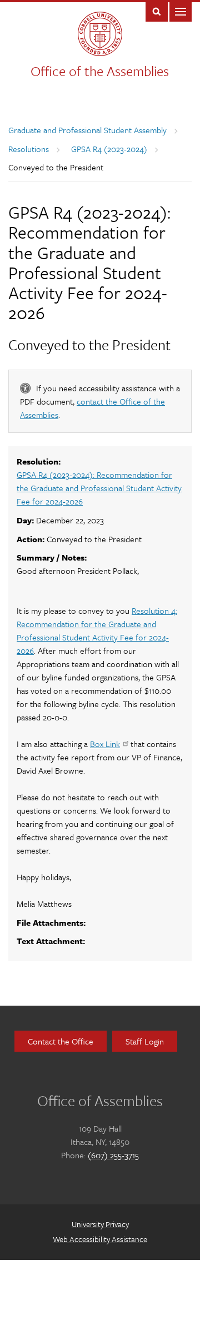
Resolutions (28, 149)
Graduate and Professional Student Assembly (87, 130)
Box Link (105, 744)
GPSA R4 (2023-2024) (109, 149)
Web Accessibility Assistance (100, 1239)
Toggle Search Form (157, 11)
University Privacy (100, 1224)
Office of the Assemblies (100, 70)
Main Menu (180, 11)
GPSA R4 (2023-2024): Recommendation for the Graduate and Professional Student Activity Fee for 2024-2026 (99, 487)
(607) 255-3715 (113, 1155)
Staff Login (145, 1041)
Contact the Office (60, 1041)
